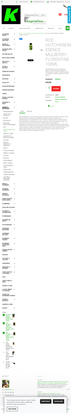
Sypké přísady (7, 160)
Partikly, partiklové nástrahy (6, 144)
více (68, 389)
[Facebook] (2, 1)
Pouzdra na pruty (6, 220)
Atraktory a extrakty (7, 114)
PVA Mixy (6, 155)
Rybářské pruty (5, 34)
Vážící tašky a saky (7, 281)
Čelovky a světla (5, 62)
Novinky (39, 376)
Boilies (5, 118)
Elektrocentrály (8, 86)
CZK (66, 1)
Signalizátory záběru (7, 250)
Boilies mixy (7, 120)
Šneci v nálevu (8, 163)
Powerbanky (6, 216)
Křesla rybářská (5, 184)
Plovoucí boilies (8, 150)
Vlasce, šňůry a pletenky (7, 290)
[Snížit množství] (49, 88)
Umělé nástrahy (8, 172)
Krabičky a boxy (6, 103)
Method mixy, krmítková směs (8, 136)
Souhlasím (58, 401)
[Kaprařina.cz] (11, 14)
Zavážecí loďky (7, 304)
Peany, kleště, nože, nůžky (7, 199)
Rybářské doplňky (5, 234)
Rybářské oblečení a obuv (6, 245)
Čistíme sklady (7, 54)
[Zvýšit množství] (49, 87)
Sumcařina (6, 263)
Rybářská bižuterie (5, 229)
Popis (22, 111)
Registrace (60, 1)
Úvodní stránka (3, 28)
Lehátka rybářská (5, 189)
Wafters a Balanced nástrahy (6, 178)
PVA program (7, 224)
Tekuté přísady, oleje (8, 166)
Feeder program (8, 90)
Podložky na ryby (8, 207)
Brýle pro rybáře (8, 58)
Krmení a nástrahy (6, 108)
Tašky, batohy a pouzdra (7, 272)
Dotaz (52, 106)
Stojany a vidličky (6, 259)
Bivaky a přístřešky (6, 44)
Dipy (4, 127)
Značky (4, 308)
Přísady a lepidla (8, 153)
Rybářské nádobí (5, 239)
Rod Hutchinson (60, 97)
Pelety (5, 148)
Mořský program (5, 194)
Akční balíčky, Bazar (7, 49)
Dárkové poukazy (8, 71)
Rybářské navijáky (5, 39)
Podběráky (6, 203)
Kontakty (11, 28)
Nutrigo (6, 140)
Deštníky (5, 79)
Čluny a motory (5, 67)
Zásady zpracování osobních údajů (48, 393)
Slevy (60, 28)
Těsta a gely (7, 169)
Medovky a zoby (8, 133)
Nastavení (12, 409)
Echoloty (5, 82)
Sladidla (6, 158)
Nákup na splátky (25, 28)
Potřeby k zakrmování (6, 211)
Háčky (4, 93)
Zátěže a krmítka (5, 300)
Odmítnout (45, 401)
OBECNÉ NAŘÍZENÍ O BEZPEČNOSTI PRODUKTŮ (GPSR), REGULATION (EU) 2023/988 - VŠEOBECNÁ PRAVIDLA (52, 382)
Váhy (4, 277)
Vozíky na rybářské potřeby (8, 295)
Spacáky (5, 254)
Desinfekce (6, 75)
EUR (69, 1)
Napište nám (39, 28)
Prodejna (51, 28)
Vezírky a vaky (7, 285)
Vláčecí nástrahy (9, 174)
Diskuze (29, 111)
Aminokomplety (8, 111)
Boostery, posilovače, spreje (9, 123)
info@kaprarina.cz (9, 389)
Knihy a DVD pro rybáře (7, 98)
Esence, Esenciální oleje (9, 130)
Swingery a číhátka (6, 267)
